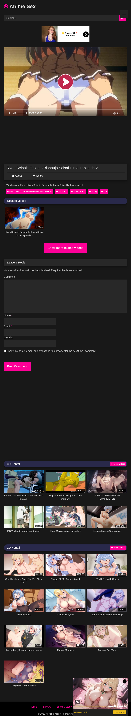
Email (8, 326)
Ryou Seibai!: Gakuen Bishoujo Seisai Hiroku (31, 191)
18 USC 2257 (64, 706)
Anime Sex (22, 6)
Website (8, 337)
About (18, 175)
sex (105, 191)
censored (63, 191)
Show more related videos (65, 247)
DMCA (47, 706)
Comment (9, 276)
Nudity (94, 191)
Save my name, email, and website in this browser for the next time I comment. (52, 351)
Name (8, 315)
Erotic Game (79, 191)
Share (39, 175)
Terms (34, 706)
